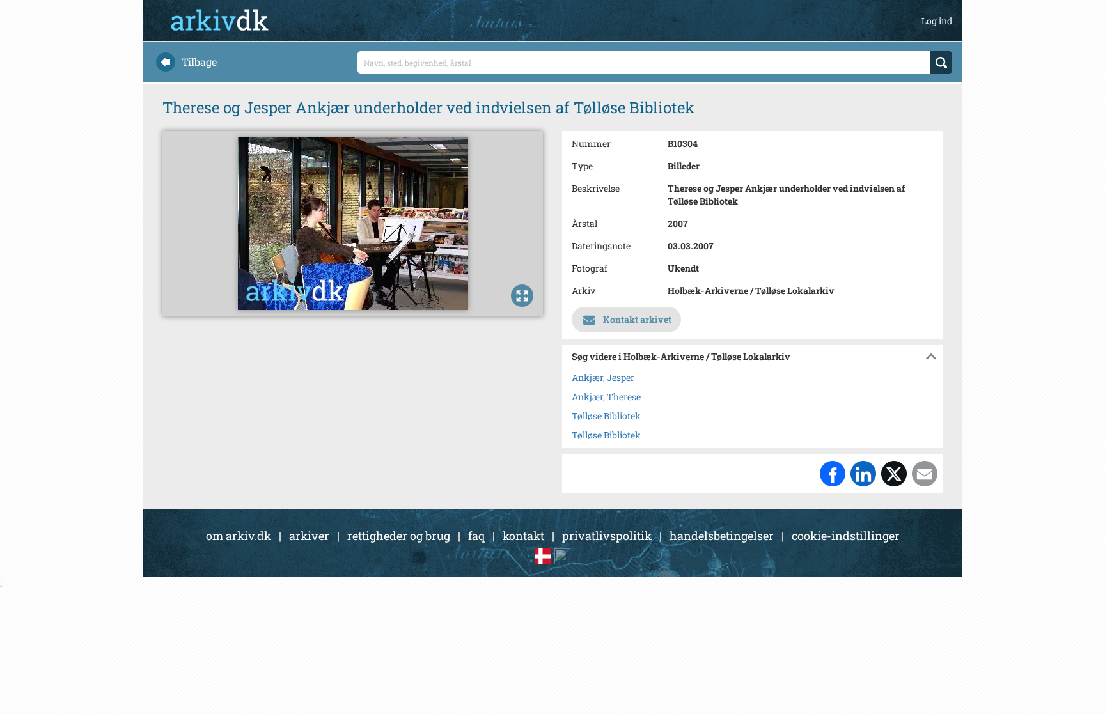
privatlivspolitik (607, 535)
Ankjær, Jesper (603, 377)
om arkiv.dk (238, 535)
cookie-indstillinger (846, 535)
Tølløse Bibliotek (606, 416)
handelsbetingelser (722, 535)
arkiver (309, 535)
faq (476, 535)
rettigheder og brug (398, 535)
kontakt (523, 535)
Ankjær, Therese (606, 397)
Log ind (936, 21)
